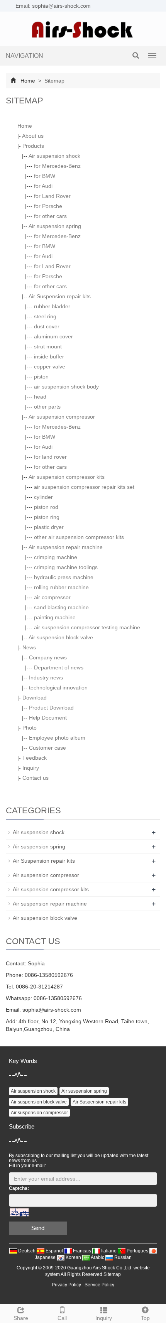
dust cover (46, 326)
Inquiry (30, 768)
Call (62, 1318)
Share (21, 1318)
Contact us (35, 778)
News (29, 647)
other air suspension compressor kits (79, 537)
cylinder (43, 497)
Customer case (47, 748)
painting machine (55, 617)
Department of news (58, 667)
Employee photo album (57, 738)
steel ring (45, 316)
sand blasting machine (61, 607)
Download (34, 697)
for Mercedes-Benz (57, 166)
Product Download (51, 708)
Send (37, 1228)
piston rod (46, 507)
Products (33, 146)
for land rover (50, 457)
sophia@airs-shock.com (51, 1010)
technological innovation (58, 687)
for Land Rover (52, 196)
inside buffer (49, 356)
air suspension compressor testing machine (87, 627)
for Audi (43, 186)
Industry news (46, 677)
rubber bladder (52, 306)
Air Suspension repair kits (60, 296)
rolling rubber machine (61, 587)
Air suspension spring (55, 226)
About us (33, 136)
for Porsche (48, 206)
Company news (48, 657)
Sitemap (112, 1274)
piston (41, 376)
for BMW (44, 176)
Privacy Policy (66, 1285)
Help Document (48, 718)
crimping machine (55, 557)
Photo (29, 728)
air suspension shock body (66, 387)
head (40, 397)
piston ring (46, 517)
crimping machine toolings (66, 567)
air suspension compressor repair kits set (84, 487)
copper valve (49, 366)
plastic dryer (49, 527)
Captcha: (19, 1188)
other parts (47, 407)
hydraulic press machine (63, 577)
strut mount (48, 346)
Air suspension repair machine (66, 547)
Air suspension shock (54, 156)
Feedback (34, 758)
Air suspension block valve (61, 637)
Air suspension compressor (62, 417)
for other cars (50, 216)
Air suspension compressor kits (67, 477)
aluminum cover (53, 336)
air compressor (52, 597)
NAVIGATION (24, 55)
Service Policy (99, 1285)
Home (27, 81)
